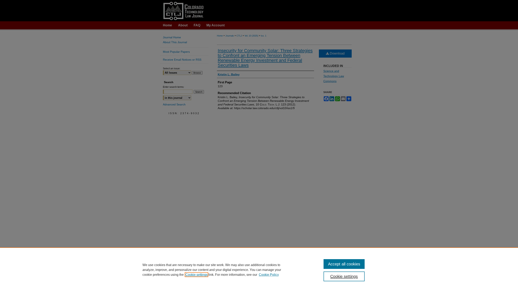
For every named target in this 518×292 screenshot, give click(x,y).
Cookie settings (196, 274)
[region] (259, 269)
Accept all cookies (344, 264)
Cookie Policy (269, 274)
